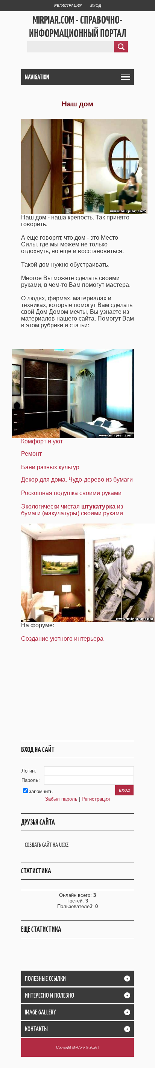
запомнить (41, 791)
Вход (95, 5)
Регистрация (68, 5)
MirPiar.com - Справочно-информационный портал (77, 26)
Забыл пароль (61, 799)
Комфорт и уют (42, 441)
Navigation (37, 77)
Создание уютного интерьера (62, 638)
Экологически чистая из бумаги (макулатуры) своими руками (72, 509)
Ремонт (31, 453)
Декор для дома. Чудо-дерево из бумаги (77, 479)
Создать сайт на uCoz (46, 844)
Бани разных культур (50, 467)
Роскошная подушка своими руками (71, 493)
